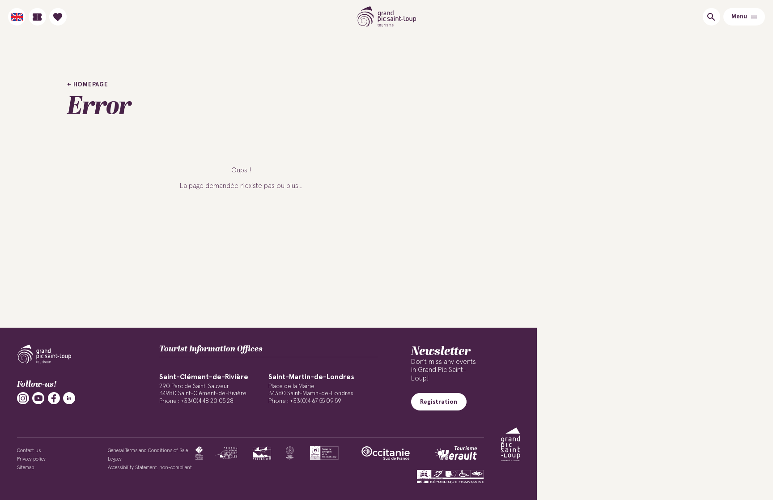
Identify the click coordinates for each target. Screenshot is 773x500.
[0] (58, 17)
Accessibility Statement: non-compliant (150, 467)
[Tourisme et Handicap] (450, 476)
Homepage (90, 84)
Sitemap (25, 467)
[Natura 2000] (261, 453)
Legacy (115, 459)
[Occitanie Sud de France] (385, 453)
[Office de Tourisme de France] (199, 453)
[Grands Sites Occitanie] (290, 453)
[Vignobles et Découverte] (324, 453)
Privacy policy (31, 459)
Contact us (29, 450)
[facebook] (54, 398)
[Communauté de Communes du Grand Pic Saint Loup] (510, 444)
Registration (438, 402)
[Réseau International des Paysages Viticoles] (226, 453)
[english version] (16, 17)
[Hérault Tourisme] (456, 453)
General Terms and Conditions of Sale (148, 450)
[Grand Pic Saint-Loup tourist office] (386, 17)
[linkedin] (69, 398)
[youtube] (38, 398)
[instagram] (23, 398)
